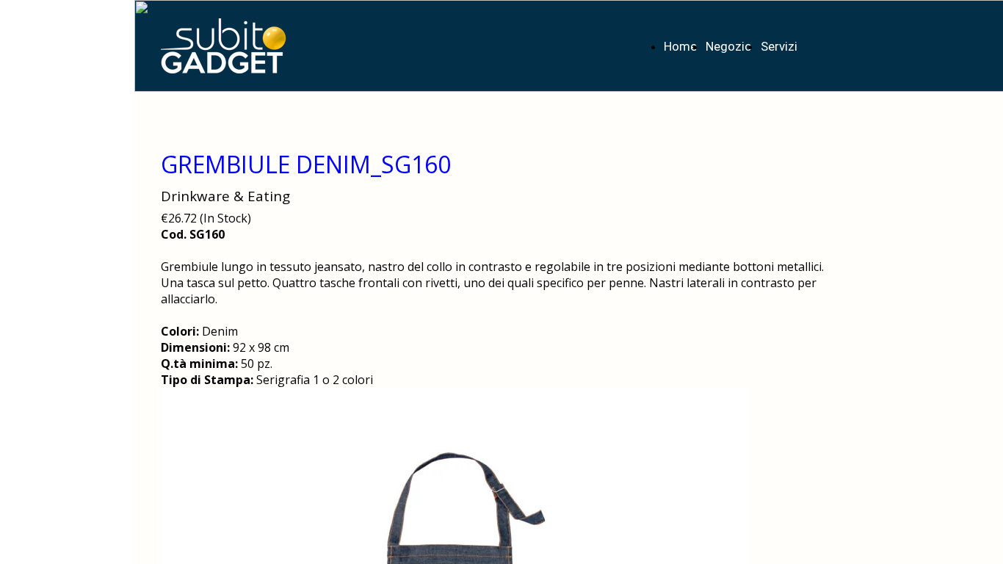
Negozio (729, 46)
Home (680, 46)
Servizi (779, 46)
